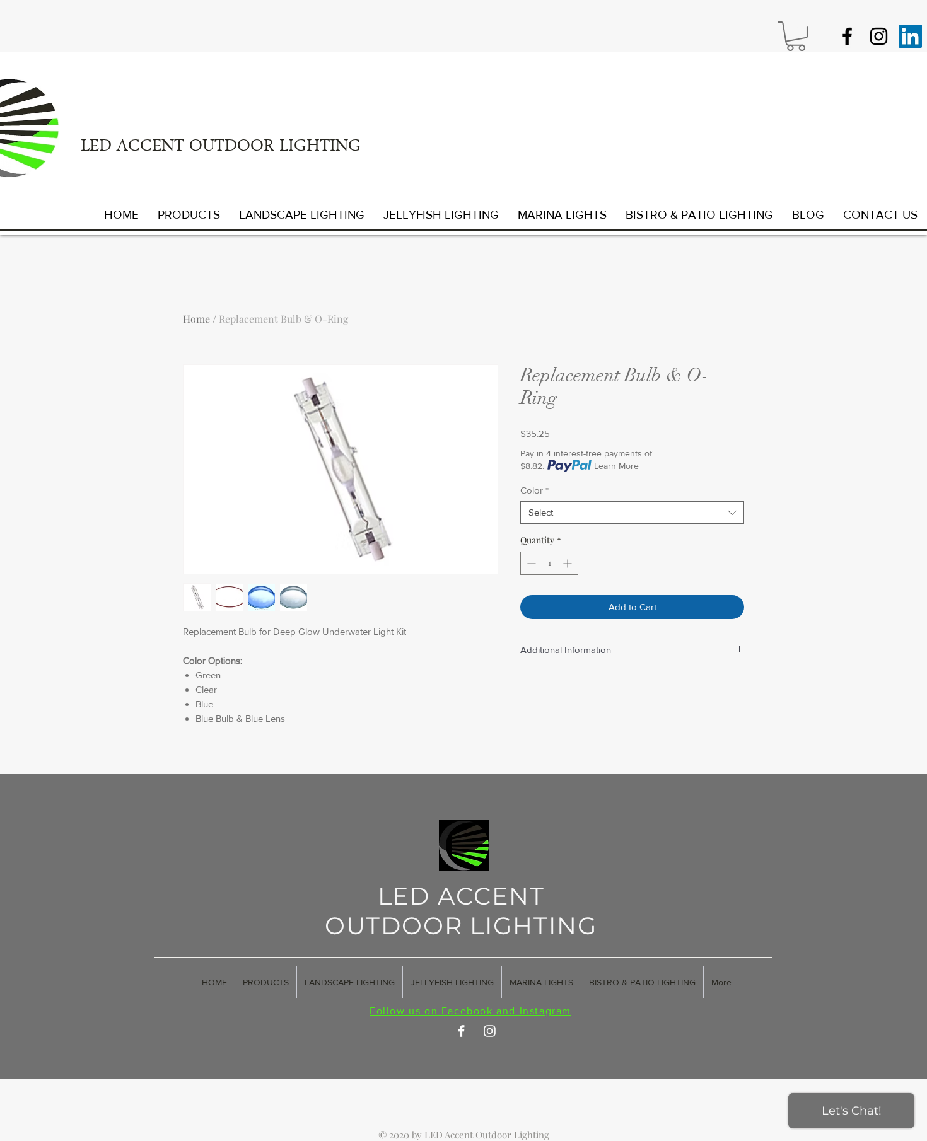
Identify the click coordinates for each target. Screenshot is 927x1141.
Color (534, 490)
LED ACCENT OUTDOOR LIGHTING (221, 147)
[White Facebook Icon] (461, 1031)
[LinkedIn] (910, 36)
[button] (795, 36)
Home (196, 318)
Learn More (616, 466)
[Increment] (568, 563)
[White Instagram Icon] (490, 1031)
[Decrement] (530, 563)
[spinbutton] (549, 563)
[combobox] (632, 512)
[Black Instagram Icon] (878, 36)
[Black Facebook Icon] (847, 36)
